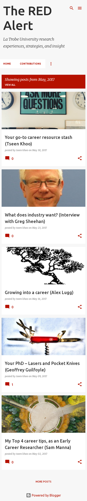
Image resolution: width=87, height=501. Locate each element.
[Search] (71, 8)
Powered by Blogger (46, 495)
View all (10, 84)
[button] (79, 158)
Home (7, 63)
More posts (43, 481)
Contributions (30, 63)
